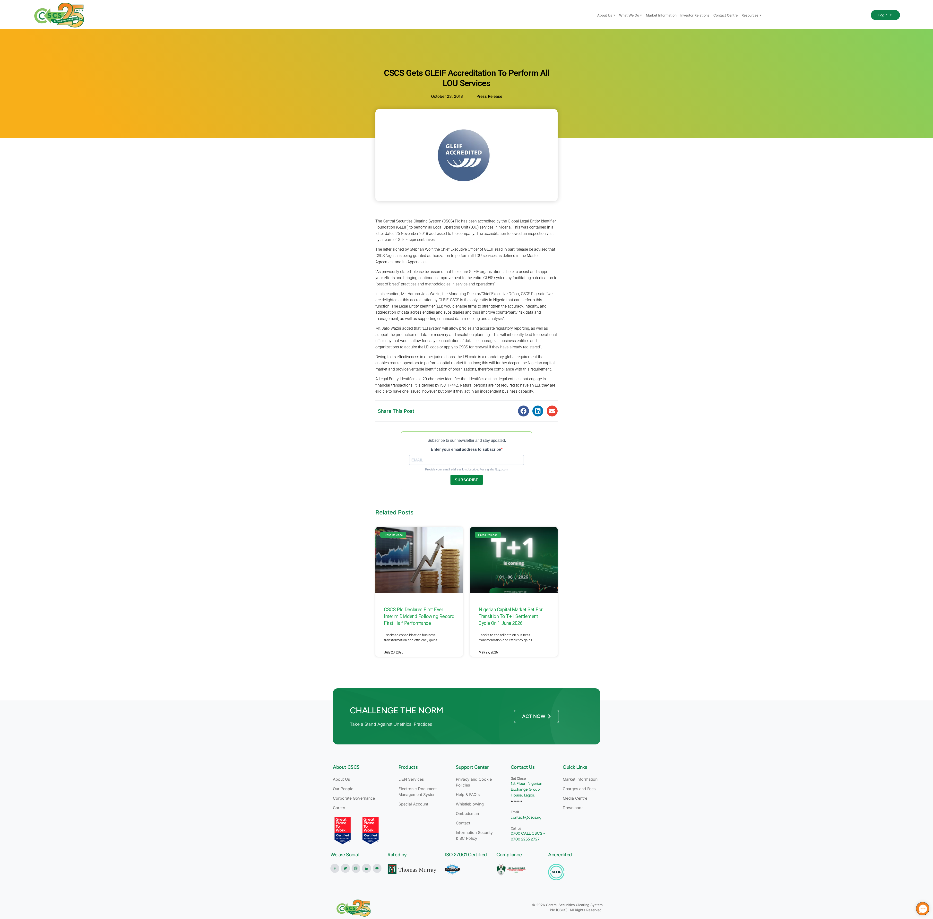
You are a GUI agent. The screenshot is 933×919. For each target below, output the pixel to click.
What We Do (629, 15)
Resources (750, 15)
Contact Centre (725, 15)
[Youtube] (377, 868)
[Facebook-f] (334, 868)
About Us (604, 15)
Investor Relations (694, 15)
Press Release (489, 96)
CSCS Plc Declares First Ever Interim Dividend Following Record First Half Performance (419, 616)
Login (882, 15)
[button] (523, 411)
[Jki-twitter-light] (345, 868)
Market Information (661, 15)
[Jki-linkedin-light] (366, 868)
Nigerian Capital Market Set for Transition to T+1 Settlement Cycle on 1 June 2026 (511, 616)
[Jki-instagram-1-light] (356, 868)
